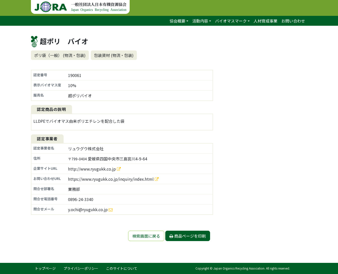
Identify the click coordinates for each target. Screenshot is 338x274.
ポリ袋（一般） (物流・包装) (60, 55)
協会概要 (177, 21)
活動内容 (200, 21)
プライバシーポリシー (81, 268)
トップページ (45, 268)
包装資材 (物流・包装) (114, 55)
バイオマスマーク (231, 21)
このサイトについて (121, 268)
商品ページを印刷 (189, 236)
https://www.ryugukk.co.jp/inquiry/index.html (111, 179)
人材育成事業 (265, 21)
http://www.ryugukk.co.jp (92, 169)
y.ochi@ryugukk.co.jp (88, 209)
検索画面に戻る (146, 236)
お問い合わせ (293, 21)
